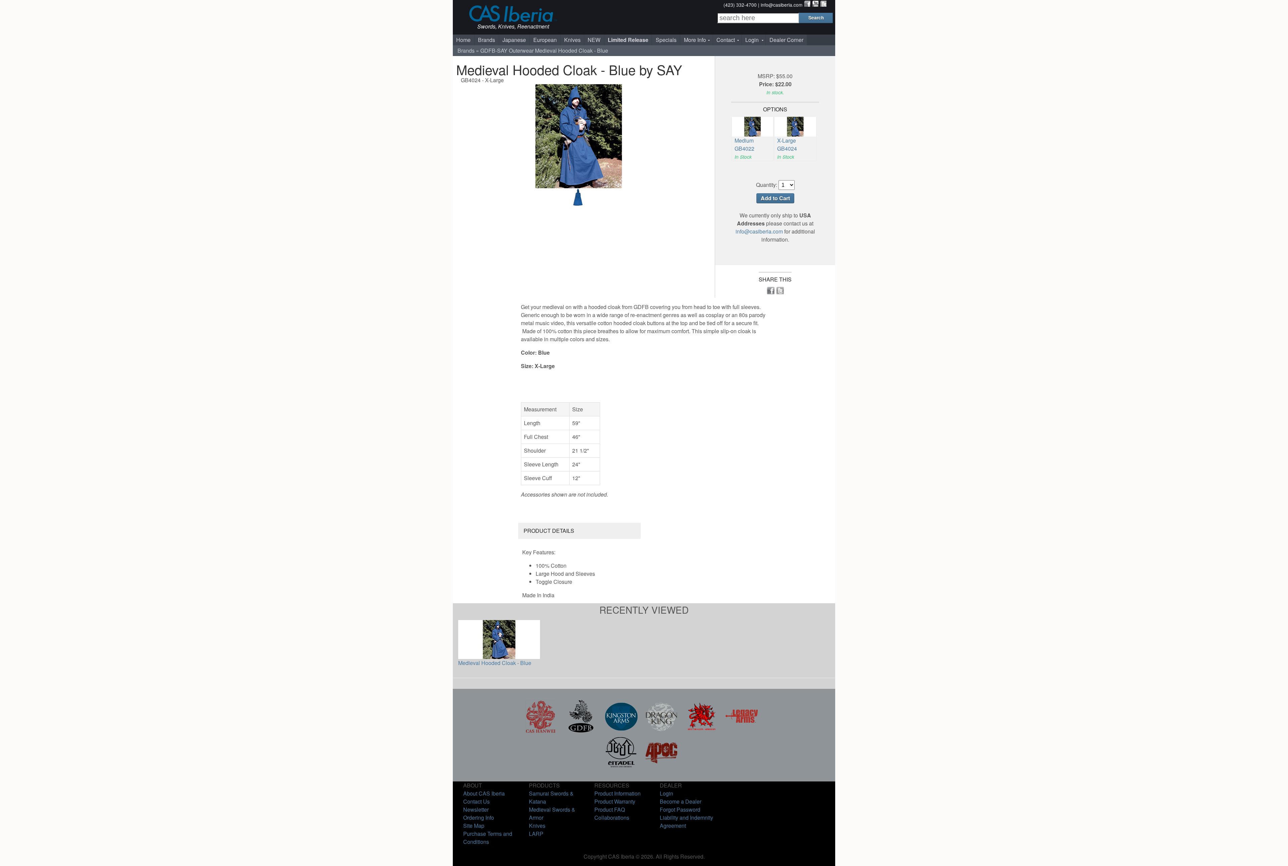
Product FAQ (609, 809)
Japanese (514, 40)
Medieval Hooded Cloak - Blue (494, 663)
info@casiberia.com (781, 4)
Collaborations (611, 817)
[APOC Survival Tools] (661, 766)
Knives (572, 40)
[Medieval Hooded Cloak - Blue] (578, 204)
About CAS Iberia (484, 793)
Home (463, 40)
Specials (666, 40)
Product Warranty (614, 801)
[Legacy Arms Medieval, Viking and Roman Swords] (742, 731)
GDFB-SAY (493, 50)
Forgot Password (680, 809)
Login (752, 40)
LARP (536, 833)
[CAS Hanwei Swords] (540, 731)
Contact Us (476, 801)
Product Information (617, 793)
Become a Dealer (680, 801)
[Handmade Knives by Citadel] (621, 766)
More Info (695, 40)
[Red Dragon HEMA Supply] (701, 731)
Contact (725, 40)
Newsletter (476, 809)
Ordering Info (478, 817)
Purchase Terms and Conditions (487, 838)
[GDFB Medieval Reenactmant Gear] (581, 731)
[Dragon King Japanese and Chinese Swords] (661, 731)
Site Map (473, 825)
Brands (486, 40)
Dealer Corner (786, 40)
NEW (594, 40)
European (545, 40)
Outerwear (521, 50)
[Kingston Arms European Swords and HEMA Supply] (621, 731)
